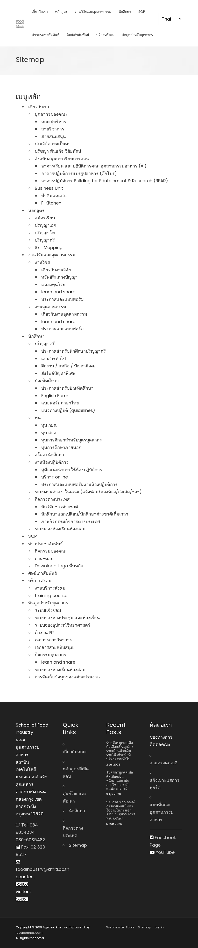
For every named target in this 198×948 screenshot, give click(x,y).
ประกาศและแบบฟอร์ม (62, 299)
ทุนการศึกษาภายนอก (61, 447)
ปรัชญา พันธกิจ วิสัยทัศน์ (58, 151)
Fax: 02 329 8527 (30, 850)
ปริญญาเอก (45, 225)
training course (51, 595)
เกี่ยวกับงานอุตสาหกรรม (64, 314)
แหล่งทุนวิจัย (53, 284)
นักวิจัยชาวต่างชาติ (59, 507)
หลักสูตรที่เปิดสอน (76, 772)
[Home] (20, 23)
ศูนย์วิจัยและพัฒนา (75, 797)
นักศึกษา (125, 11)
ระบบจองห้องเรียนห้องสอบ (60, 529)
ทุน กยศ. (49, 425)
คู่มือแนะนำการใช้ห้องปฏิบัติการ (71, 470)
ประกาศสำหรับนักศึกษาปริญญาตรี (73, 351)
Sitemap (78, 845)
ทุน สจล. (49, 433)
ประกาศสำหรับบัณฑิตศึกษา (67, 388)
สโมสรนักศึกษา (49, 455)
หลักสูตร (61, 11)
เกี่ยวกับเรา (40, 11)
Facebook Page (163, 841)
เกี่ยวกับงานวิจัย (56, 270)
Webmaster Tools (120, 927)
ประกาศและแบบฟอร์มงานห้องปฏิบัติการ (79, 484)
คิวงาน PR (44, 632)
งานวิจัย (42, 262)
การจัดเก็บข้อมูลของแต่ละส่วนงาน (67, 677)
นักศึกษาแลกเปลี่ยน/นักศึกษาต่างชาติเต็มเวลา (84, 514)
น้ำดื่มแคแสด (54, 196)
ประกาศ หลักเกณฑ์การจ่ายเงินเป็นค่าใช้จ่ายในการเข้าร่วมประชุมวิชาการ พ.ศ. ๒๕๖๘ (120, 810)
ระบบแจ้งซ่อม (48, 610)
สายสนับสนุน (53, 136)
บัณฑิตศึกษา (47, 381)
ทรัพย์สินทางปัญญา (59, 277)
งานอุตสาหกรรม (50, 307)
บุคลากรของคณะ (51, 114)
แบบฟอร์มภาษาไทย (60, 403)
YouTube (165, 852)
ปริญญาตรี (45, 240)
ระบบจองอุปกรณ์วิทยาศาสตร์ (62, 625)
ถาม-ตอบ (44, 558)
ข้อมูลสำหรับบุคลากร (137, 34)
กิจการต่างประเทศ (52, 499)
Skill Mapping (49, 247)
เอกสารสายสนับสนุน (54, 647)
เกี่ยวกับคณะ (75, 752)
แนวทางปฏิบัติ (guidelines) (68, 410)
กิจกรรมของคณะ (51, 551)
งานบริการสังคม (50, 588)
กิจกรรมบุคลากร (50, 655)
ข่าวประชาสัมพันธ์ (45, 34)
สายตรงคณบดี (163, 763)
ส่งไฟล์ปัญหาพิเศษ (58, 373)
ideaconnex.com (29, 932)
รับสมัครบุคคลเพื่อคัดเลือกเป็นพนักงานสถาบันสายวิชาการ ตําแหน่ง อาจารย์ (119, 780)
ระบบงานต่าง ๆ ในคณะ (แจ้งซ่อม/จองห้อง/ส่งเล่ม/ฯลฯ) (88, 492)
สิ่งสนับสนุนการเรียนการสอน (62, 159)
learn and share (58, 292)
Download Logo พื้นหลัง (59, 566)
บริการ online (54, 477)
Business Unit (49, 188)
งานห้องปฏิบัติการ (52, 462)
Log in (159, 927)
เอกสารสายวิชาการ (53, 640)
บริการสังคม (105, 34)
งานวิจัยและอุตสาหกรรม (93, 11)
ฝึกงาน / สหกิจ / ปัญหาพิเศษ (68, 366)
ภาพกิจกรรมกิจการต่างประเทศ (70, 521)
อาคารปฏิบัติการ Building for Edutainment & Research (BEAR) (104, 181)
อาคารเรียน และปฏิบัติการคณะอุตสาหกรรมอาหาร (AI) (94, 166)
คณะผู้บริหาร (53, 122)
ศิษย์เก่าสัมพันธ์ (78, 34)
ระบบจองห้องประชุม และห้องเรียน (67, 617)
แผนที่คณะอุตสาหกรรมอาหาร (162, 812)
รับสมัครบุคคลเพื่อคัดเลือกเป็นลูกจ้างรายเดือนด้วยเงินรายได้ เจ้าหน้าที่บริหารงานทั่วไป (119, 751)
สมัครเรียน (45, 218)
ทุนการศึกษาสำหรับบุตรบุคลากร (71, 440)
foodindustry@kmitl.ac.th (32, 869)
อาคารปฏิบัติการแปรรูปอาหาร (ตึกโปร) (79, 173)
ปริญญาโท (45, 233)
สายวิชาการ (52, 129)
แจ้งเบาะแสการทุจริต (164, 784)
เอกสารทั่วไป (53, 359)
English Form (54, 396)
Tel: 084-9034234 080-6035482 (30, 832)
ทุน (38, 418)
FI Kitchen (51, 203)
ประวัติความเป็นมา (53, 144)
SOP (141, 11)
